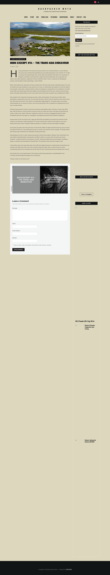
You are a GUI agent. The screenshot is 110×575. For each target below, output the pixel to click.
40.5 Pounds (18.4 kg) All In (84, 321)
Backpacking (64, 17)
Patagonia (54, 17)
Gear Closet (86, 203)
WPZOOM (69, 569)
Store (32, 17)
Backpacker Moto (55, 8)
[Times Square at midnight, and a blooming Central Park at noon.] (89, 182)
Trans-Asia (44, 17)
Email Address (16, 230)
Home (26, 17)
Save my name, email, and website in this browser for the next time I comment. (32, 245)
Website (14, 238)
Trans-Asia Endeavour (18, 59)
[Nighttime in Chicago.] (89, 188)
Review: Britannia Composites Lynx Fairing (90, 327)
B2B (37, 17)
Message (14, 208)
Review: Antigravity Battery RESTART (90, 441)
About (72, 17)
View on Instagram (86, 194)
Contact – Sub (81, 17)
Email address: (79, 33)
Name (14, 223)
